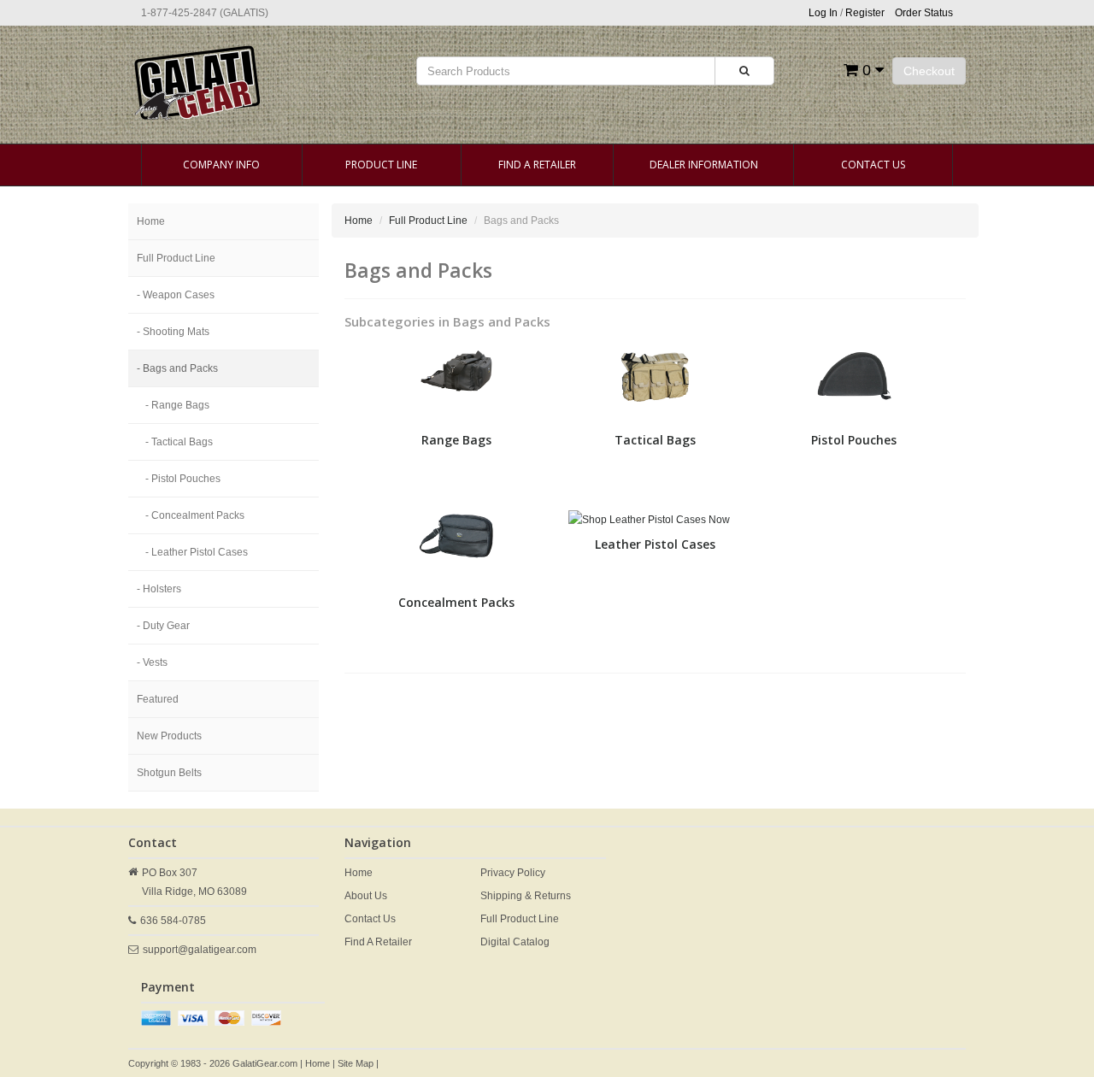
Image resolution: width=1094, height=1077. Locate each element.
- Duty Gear (163, 626)
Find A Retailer (537, 164)
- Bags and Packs (177, 368)
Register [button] (865, 13)
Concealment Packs (456, 602)
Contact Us (873, 164)
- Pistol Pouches (183, 479)
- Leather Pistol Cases (196, 552)
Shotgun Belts (169, 773)
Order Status (924, 13)
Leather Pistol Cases (655, 544)
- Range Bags (177, 405)
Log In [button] (823, 13)
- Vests (152, 662)
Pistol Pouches (854, 440)
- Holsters (159, 589)
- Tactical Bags (179, 442)
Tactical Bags (655, 440)
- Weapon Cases (176, 295)
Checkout (929, 71)
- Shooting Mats (173, 332)
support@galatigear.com (199, 950)
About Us (365, 896)
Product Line (381, 164)
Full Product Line (176, 258)
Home (151, 221)
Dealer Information (704, 164)
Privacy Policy (512, 873)
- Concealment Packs (194, 515)
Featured (158, 699)
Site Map (355, 1063)
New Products (169, 736)
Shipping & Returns (525, 896)
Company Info (221, 164)
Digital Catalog (515, 942)
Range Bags (456, 440)
